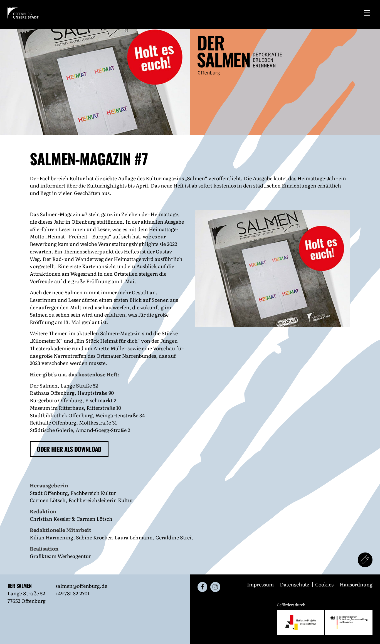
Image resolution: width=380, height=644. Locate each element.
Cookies (325, 584)
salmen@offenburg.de (81, 585)
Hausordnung (356, 584)
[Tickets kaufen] (365, 559)
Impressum (261, 584)
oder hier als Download (69, 448)
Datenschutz (295, 584)
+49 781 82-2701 (72, 593)
